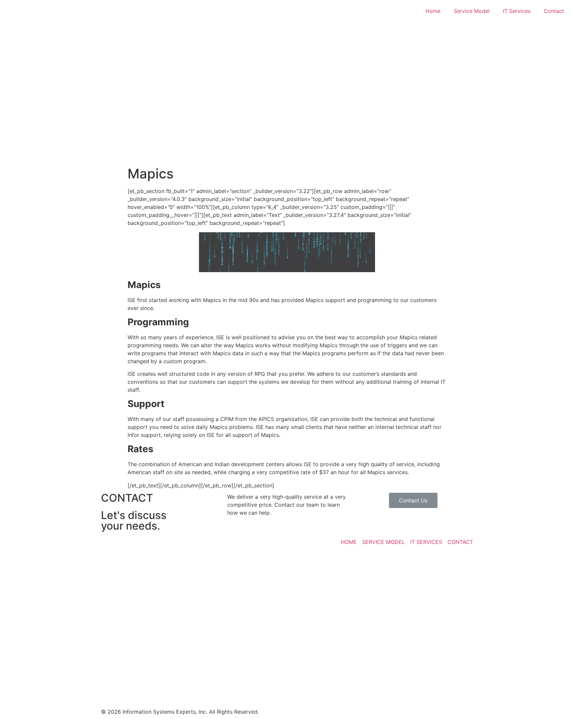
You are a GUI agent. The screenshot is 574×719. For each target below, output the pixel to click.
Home (433, 11)
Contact (554, 11)
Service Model (472, 11)
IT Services (516, 11)
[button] (413, 500)
